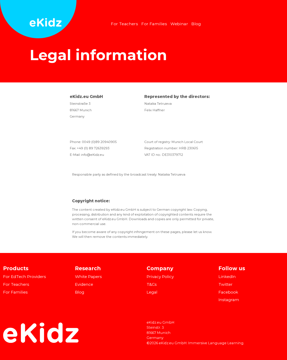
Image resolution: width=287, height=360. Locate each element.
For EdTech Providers (24, 276)
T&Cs (152, 284)
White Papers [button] (88, 276)
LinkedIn (227, 276)
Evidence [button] (84, 284)
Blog (196, 23)
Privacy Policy (160, 276)
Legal (152, 292)
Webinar (179, 23)
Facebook (228, 292)
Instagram (229, 299)
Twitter (226, 284)
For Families (154, 23)
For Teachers (124, 23)
